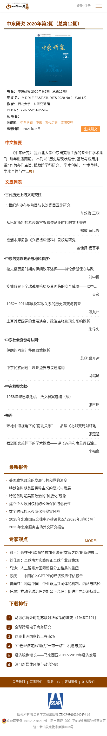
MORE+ (91, 541)
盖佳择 (83, 248)
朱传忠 (95, 329)
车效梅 (86, 213)
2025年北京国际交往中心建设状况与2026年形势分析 (52, 519)
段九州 (95, 312)
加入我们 (88, 682)
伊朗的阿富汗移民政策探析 (28, 350)
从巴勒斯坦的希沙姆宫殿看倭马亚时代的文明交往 (46, 222)
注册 (87, 6)
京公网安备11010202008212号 (27, 721)
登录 (80, 6)
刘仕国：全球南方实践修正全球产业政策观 (44, 560)
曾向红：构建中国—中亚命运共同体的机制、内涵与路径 (55, 584)
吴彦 (96, 294)
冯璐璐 (95, 376)
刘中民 (95, 277)
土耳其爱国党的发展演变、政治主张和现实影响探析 (48, 321)
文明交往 (67, 123)
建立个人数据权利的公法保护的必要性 (40, 504)
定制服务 (71, 682)
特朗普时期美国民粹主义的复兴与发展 (40, 488)
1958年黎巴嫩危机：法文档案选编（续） (39, 397)
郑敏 (84, 230)
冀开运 (95, 358)
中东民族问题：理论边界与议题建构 (35, 368)
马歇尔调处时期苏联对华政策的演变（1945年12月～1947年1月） (54, 618)
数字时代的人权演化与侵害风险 (34, 511)
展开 (32, 171)
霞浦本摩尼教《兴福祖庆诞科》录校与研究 (41, 240)
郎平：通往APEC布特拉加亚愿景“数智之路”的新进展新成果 (55, 552)
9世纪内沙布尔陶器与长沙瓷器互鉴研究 (38, 205)
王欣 (96, 213)
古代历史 (51, 123)
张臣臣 (95, 405)
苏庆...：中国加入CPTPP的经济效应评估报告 (46, 576)
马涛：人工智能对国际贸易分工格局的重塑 (44, 568)
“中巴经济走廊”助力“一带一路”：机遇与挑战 (46, 646)
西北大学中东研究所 (34, 104)
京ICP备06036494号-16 (74, 715)
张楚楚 (95, 434)
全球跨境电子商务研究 (29, 627)
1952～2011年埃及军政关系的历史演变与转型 (43, 304)
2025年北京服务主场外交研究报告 (37, 527)
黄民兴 (95, 230)
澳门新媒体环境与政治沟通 (33, 664)
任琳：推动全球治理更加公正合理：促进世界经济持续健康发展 (55, 591)
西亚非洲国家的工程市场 (31, 636)
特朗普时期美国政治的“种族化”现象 (37, 496)
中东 (39, 123)
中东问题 (26, 123)
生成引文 (90, 129)
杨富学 (95, 248)
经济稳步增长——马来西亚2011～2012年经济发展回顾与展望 (54, 655)
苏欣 (84, 358)
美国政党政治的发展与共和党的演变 (38, 480)
